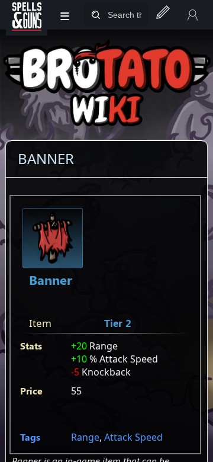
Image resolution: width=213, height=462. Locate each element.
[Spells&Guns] (26, 15)
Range (85, 437)
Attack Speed (133, 437)
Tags (30, 437)
